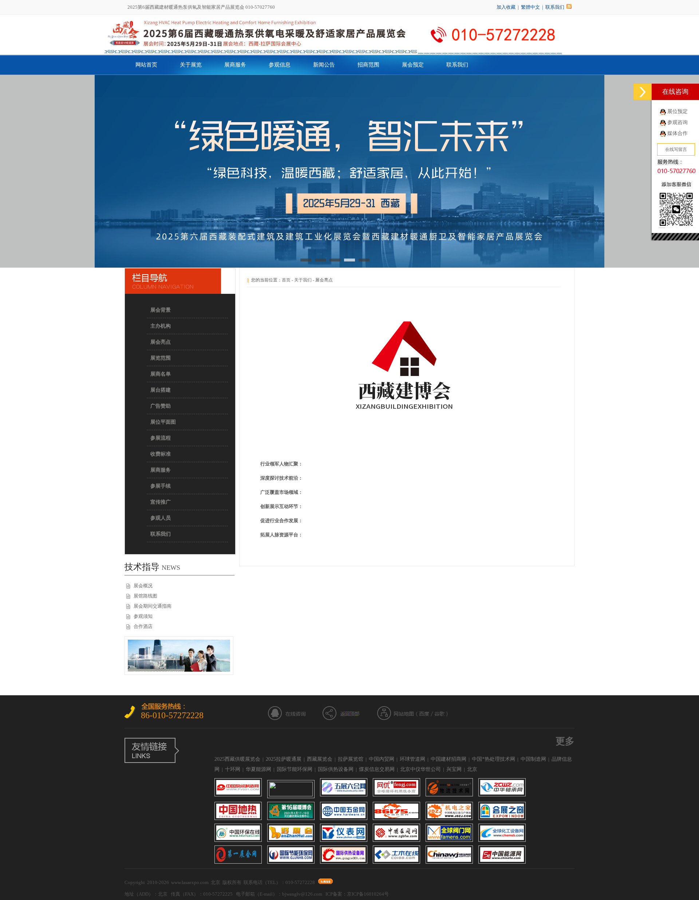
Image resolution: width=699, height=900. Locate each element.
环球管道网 (412, 759)
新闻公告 (324, 65)
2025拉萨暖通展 (283, 759)
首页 (286, 280)
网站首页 (146, 65)
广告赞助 (160, 406)
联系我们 (554, 7)
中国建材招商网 (448, 759)
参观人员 (160, 518)
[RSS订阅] (569, 7)
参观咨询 (677, 122)
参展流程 (160, 438)
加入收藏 (506, 7)
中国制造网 (533, 759)
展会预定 (413, 65)
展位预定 (677, 111)
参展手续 (160, 486)
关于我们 (303, 280)
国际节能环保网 (294, 769)
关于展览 (191, 65)
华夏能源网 (258, 769)
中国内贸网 (381, 759)
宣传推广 (160, 502)
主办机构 (160, 326)
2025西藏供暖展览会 (237, 759)
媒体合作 (677, 133)
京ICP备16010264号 (368, 894)
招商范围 (368, 65)
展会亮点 (160, 342)
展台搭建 (160, 390)
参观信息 (280, 65)
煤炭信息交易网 (377, 769)
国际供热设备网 (336, 769)
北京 (472, 769)
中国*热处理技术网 (493, 759)
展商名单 (160, 374)
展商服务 (235, 65)
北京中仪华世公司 (420, 769)
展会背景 (160, 310)
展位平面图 (163, 422)
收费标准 (160, 454)
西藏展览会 (319, 759)
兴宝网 (454, 769)
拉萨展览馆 (350, 759)
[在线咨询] (642, 92)
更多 (565, 741)
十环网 (232, 769)
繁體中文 (530, 7)
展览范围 (160, 358)
